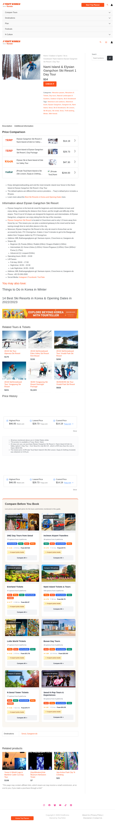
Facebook (32, 277)
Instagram (23, 277)
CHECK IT (50, 84)
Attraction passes (58, 92)
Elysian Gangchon (54, 104)
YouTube (41, 277)
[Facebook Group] (55, 805)
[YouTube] (60, 805)
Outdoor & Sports (55, 56)
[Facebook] (49, 805)
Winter (45, 113)
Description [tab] (7, 126)
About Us (86, 815)
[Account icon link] (112, 5)
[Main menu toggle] (106, 42)
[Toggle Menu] (109, 12)
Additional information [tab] (23, 126)
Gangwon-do (66, 104)
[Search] (110, 58)
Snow (62, 111)
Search (94, 54)
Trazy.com (67, 424)
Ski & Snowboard (70, 99)
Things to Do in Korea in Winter (24, 289)
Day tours (52, 95)
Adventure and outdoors (56, 102)
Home (45, 56)
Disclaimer (87, 818)
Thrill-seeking (69, 111)
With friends (53, 113)
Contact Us (97, 818)
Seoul (51, 107)
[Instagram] (44, 805)
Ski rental (55, 111)
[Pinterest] (71, 805)
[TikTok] (66, 805)
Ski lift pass (47, 111)
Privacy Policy (96, 815)
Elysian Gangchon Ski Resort (19, 220)
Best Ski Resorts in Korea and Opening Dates (43, 197)
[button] (92, 5)
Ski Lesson (70, 107)
